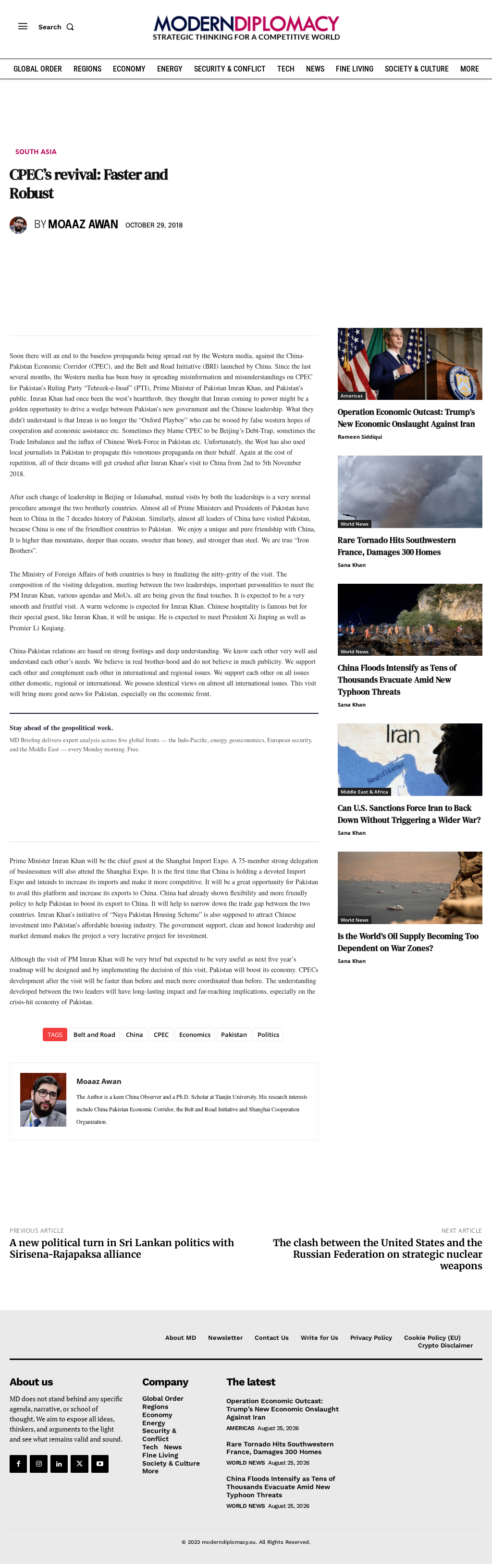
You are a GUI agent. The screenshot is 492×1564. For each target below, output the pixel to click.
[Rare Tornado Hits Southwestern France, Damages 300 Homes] (410, 492)
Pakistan (234, 1034)
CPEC (161, 1034)
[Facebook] (19, 253)
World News (355, 523)
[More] (152, 253)
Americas (352, 395)
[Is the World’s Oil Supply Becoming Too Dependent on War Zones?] (410, 888)
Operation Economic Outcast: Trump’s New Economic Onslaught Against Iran (406, 418)
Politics (268, 1034)
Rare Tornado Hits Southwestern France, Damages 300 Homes (397, 546)
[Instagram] (38, 1463)
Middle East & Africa (364, 791)
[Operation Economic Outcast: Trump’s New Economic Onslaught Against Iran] (410, 364)
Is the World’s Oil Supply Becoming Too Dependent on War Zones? (408, 942)
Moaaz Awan (83, 224)
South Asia (36, 151)
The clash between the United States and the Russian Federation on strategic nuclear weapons (377, 1254)
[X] (41, 253)
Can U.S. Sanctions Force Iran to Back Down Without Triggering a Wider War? (409, 814)
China (134, 1034)
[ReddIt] (107, 253)
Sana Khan (352, 564)
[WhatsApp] (63, 253)
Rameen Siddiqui (360, 436)
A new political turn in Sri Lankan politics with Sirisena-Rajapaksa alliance (122, 1248)
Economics (194, 1034)
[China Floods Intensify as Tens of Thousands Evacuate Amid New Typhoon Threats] (410, 620)
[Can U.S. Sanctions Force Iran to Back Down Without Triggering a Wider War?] (410, 759)
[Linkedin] (85, 253)
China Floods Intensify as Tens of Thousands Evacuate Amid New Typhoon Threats (397, 680)
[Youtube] (100, 1463)
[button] (58, 27)
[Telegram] (129, 253)
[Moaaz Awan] (20, 225)
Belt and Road (94, 1034)
